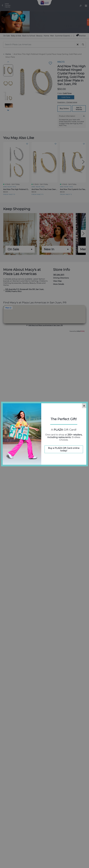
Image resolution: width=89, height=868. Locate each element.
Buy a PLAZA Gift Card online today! (63, 449)
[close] (84, 405)
